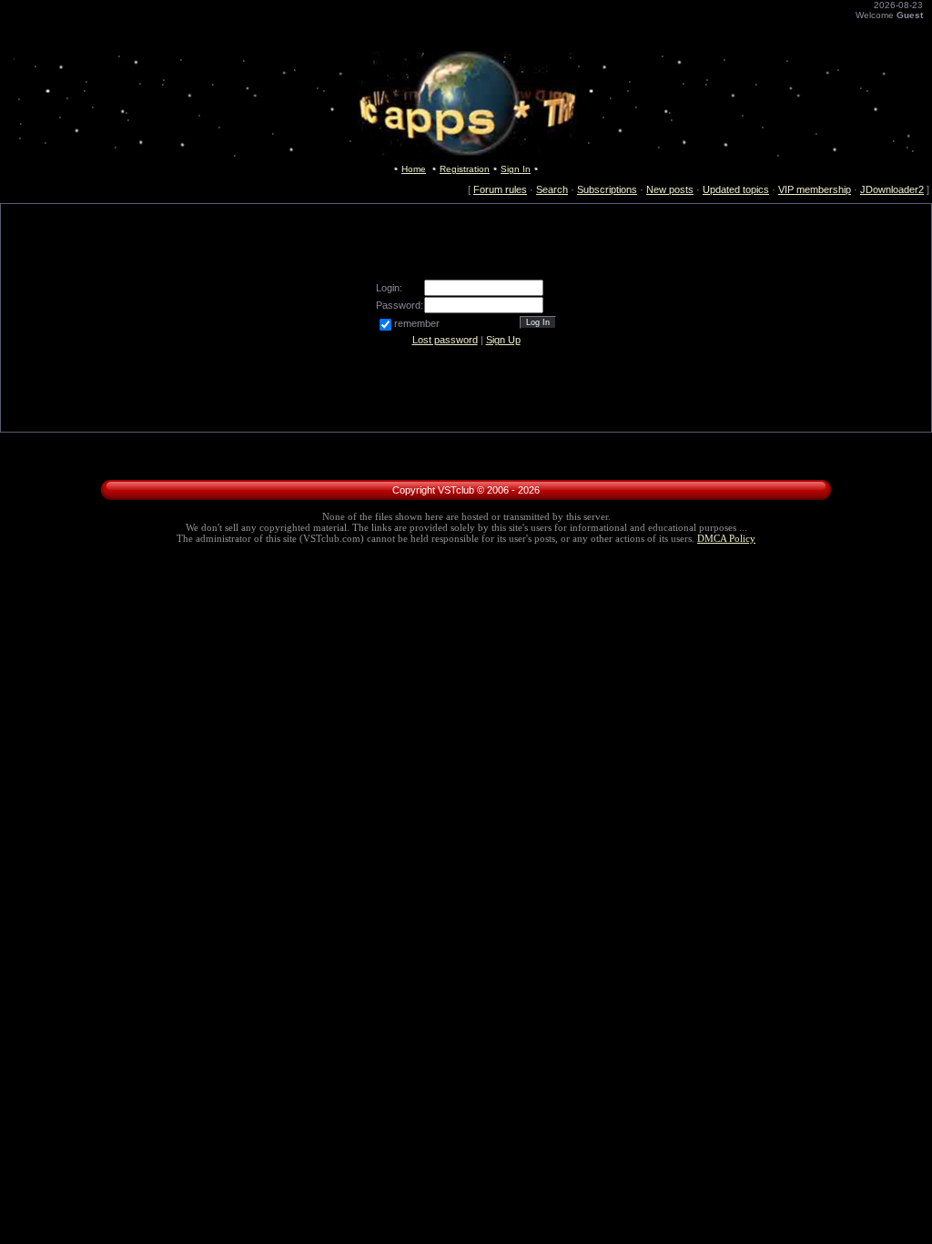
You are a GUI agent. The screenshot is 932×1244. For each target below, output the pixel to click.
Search (552, 189)
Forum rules (500, 189)
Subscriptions (607, 189)
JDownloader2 (892, 189)
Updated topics (736, 189)
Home (413, 169)
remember (417, 323)
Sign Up (503, 339)
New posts (670, 189)
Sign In (516, 169)
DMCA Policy (726, 539)
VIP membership (814, 189)
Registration (465, 169)
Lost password (445, 339)
